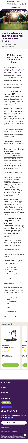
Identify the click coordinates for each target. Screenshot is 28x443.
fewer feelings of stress (10, 121)
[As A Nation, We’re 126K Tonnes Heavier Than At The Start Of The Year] (2, 441)
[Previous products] (3, 347)
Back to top (14, 377)
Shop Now (20, 10)
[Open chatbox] (25, 435)
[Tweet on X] (9, 316)
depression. (7, 181)
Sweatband (6, 427)
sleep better (20, 201)
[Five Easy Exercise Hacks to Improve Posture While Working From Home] (26, 441)
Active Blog (6, 402)
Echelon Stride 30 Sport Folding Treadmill (8, 348)
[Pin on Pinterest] (15, 316)
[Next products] (25, 347)
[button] (25, 3)
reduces (17, 177)
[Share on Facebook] (12, 316)
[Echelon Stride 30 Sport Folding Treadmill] (10, 335)
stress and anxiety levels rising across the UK (13, 71)
